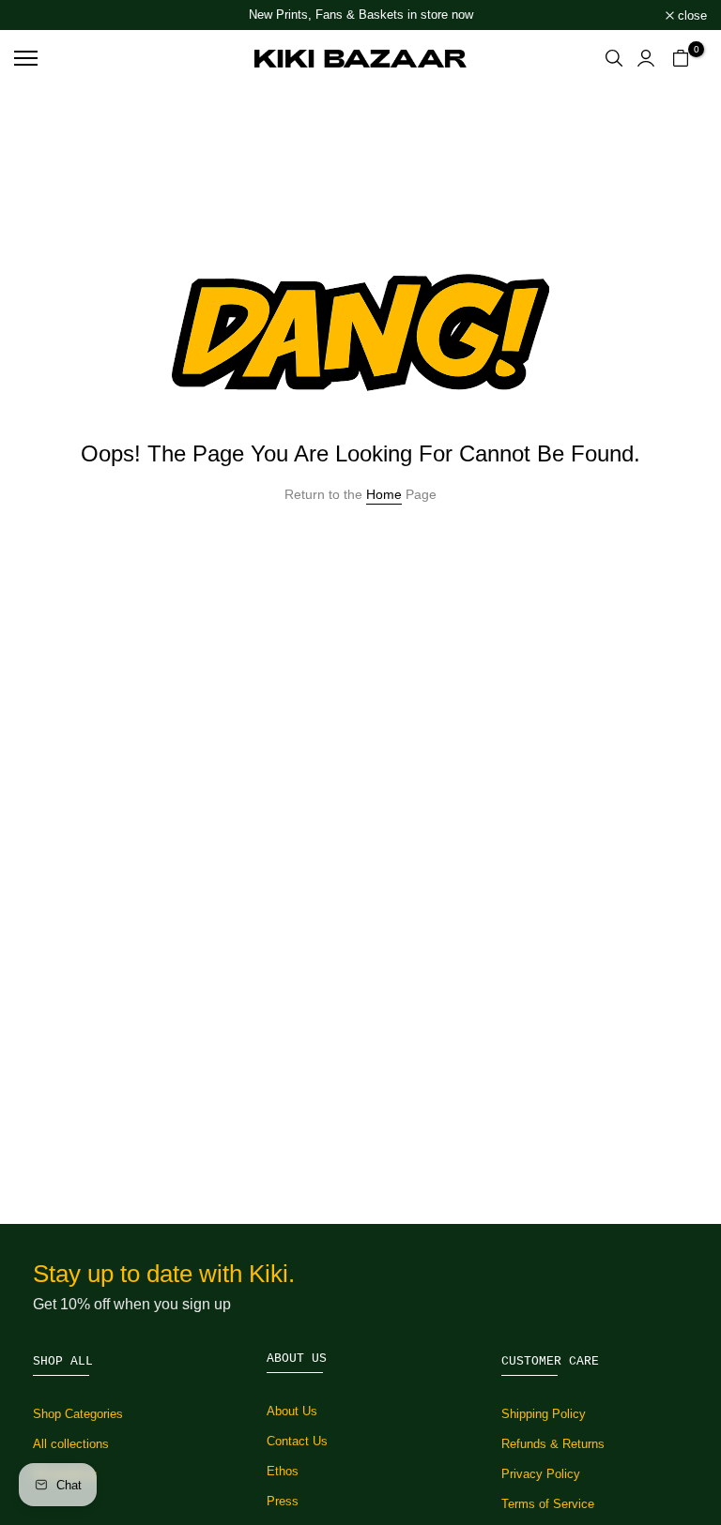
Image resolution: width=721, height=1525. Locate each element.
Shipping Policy (543, 1414)
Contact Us (297, 1441)
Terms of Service (547, 1504)
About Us (292, 1411)
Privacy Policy (540, 1474)
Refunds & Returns (553, 1444)
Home (384, 494)
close (39, 15)
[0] (680, 58)
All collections (71, 1444)
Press (283, 1501)
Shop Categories (78, 1414)
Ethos (283, 1471)
